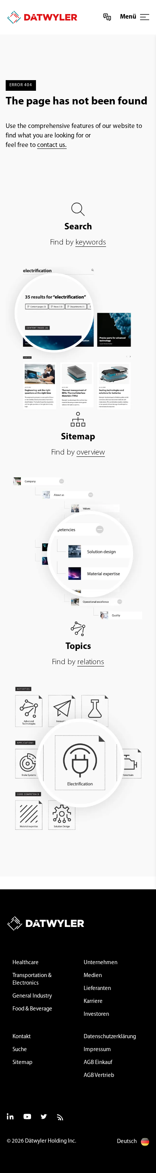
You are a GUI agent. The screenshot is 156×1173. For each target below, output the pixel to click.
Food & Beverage (32, 1009)
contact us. (52, 145)
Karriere (93, 1001)
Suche (19, 1050)
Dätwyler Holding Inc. (50, 1141)
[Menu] (144, 17)
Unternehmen (100, 963)
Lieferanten (97, 988)
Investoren (96, 1014)
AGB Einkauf (98, 1063)
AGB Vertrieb (99, 1075)
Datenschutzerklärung (110, 1037)
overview (90, 452)
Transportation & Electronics (31, 979)
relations (90, 662)
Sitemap (22, 1063)
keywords (90, 242)
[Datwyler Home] (39, 17)
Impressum (97, 1050)
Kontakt (21, 1037)
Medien (93, 976)
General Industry (32, 996)
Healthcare (25, 963)
